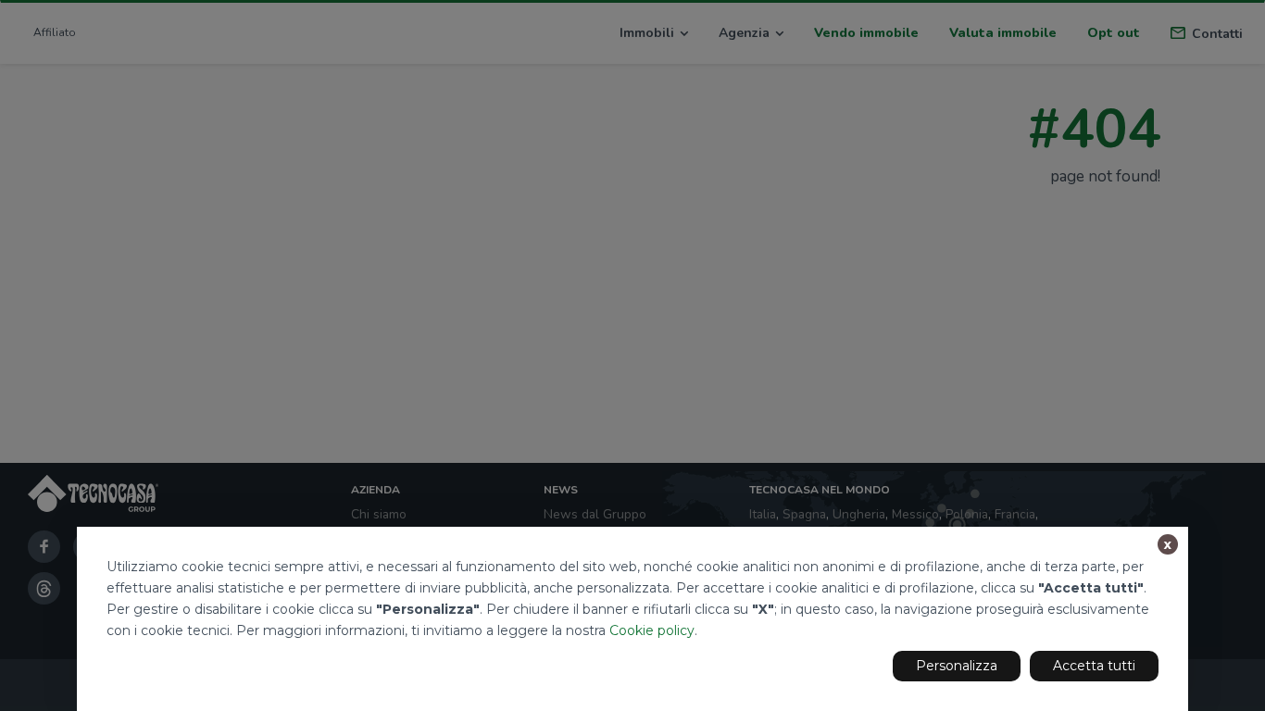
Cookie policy (652, 630)
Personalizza (956, 665)
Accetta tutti (1094, 665)
